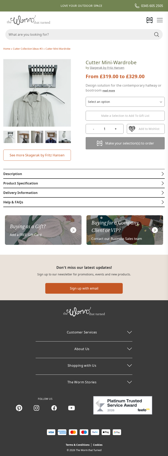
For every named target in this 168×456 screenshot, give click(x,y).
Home (7, 48)
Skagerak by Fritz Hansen (107, 68)
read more (108, 90)
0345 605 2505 (152, 5)
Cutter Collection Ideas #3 (28, 48)
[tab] (84, 173)
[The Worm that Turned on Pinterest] (19, 408)
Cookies (97, 445)
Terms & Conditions (78, 445)
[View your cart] (149, 20)
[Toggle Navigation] (159, 20)
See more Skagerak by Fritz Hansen (37, 155)
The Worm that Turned (88, 450)
